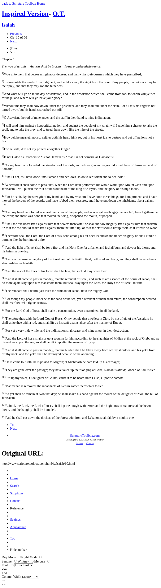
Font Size (8, 565)
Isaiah (8, 25)
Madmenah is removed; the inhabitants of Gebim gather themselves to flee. (53, 385)
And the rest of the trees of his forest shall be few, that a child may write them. (55, 271)
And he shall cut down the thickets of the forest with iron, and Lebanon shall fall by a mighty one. (68, 417)
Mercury (40, 561)
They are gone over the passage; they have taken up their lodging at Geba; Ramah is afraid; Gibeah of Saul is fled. (79, 369)
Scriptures (16, 493)
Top (12, 424)
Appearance (18, 527)
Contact (90, 443)
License (79, 443)
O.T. (59, 13)
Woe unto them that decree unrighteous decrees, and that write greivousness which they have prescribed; (72, 74)
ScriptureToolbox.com (85, 435)
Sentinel (7, 561)
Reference (16, 508)
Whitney (24, 561)
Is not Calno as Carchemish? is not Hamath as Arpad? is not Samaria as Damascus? (58, 156)
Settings (15, 519)
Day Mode (9, 557)
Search (14, 485)
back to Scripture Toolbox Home (23, 3)
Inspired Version (25, 13)
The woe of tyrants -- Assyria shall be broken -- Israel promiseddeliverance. (51, 66)
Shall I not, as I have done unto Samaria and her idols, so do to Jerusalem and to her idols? (63, 176)
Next (13, 41)
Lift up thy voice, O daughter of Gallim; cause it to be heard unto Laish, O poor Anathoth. (63, 377)
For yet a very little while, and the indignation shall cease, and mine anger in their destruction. (65, 330)
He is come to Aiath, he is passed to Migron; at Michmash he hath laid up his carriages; (61, 361)
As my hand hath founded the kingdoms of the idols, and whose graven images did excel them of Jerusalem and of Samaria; (79, 167)
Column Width (11, 576)
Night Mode (29, 557)
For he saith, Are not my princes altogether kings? (36, 148)
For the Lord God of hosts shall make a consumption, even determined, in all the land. (60, 310)
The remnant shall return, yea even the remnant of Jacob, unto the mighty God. (55, 290)
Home (14, 478)
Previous (16, 34)
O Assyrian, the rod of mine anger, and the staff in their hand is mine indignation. (56, 117)
